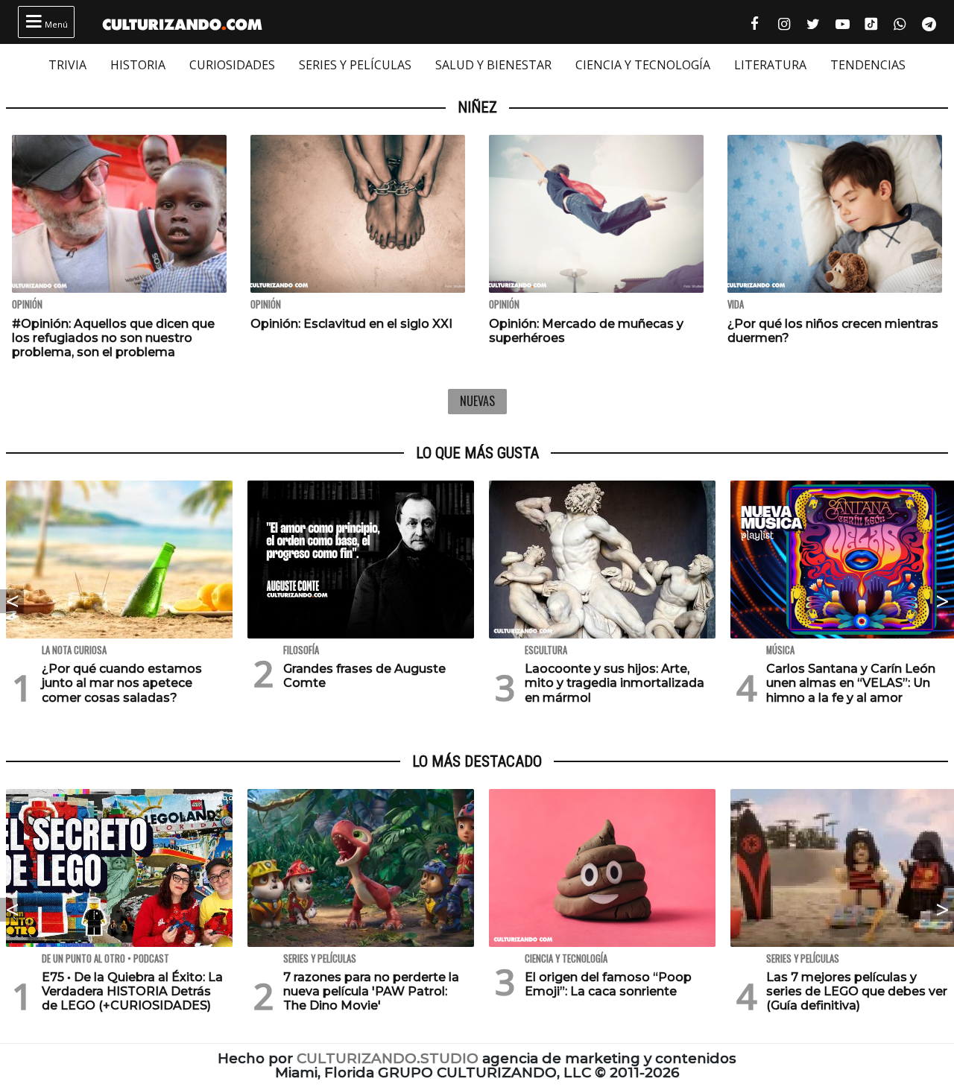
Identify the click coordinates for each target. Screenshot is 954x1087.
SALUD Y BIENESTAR (493, 65)
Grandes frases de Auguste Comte (364, 676)
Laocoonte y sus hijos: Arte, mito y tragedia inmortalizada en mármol (614, 683)
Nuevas (477, 401)
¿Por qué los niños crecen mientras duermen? (832, 331)
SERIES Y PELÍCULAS (355, 65)
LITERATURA (770, 65)
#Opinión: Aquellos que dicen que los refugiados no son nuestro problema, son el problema (113, 338)
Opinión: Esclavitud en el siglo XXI (351, 324)
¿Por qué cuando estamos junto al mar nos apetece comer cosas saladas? (122, 683)
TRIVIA (67, 65)
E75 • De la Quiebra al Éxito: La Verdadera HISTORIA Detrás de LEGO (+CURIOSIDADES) (132, 991)
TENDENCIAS (868, 65)
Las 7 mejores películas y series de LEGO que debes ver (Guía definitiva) (856, 991)
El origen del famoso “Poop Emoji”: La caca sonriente (608, 984)
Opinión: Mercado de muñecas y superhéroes (586, 331)
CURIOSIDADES (232, 65)
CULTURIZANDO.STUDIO (387, 1058)
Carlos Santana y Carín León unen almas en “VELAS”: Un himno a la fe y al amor (850, 683)
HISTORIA (137, 65)
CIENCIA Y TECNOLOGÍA (642, 65)
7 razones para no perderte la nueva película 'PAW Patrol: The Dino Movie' (371, 991)
